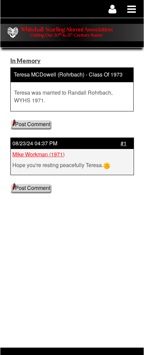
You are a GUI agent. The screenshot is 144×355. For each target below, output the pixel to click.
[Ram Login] (113, 9)
